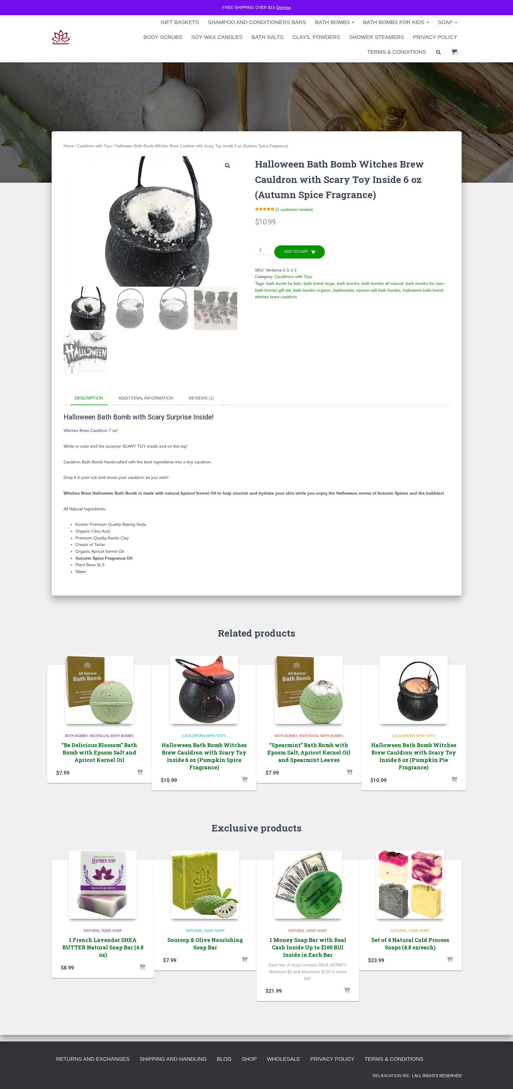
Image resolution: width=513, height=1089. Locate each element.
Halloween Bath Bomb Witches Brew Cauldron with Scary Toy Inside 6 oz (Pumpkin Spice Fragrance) (204, 756)
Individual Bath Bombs (112, 736)
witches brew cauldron (276, 296)
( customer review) (294, 209)
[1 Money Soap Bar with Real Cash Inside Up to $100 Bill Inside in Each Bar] (308, 884)
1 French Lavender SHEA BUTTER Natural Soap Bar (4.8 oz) (102, 947)
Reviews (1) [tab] (201, 398)
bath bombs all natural (382, 283)
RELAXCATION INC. (392, 1075)
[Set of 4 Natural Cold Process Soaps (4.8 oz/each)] (410, 884)
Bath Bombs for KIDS (394, 22)
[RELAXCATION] (61, 37)
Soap (446, 22)
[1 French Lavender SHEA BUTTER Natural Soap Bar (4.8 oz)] (103, 884)
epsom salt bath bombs (378, 290)
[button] (227, 165)
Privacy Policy (435, 37)
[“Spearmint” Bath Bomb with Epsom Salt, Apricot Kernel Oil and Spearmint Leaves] (309, 690)
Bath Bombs (76, 736)
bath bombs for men (425, 283)
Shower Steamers (376, 37)
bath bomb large (319, 283)
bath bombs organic (312, 290)
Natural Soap (97, 931)
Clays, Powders (316, 37)
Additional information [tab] (145, 398)
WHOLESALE (283, 1059)
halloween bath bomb (423, 290)
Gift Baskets (180, 22)
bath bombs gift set (273, 290)
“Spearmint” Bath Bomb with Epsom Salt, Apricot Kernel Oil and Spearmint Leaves (308, 752)
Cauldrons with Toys (94, 146)
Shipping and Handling (173, 1059)
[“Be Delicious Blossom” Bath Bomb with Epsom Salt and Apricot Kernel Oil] (99, 690)
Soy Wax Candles (217, 37)
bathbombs (343, 290)
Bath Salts (267, 37)
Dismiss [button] (283, 7)
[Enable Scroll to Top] (501, 1077)
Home (69, 146)
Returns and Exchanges (92, 1059)
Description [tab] (89, 398)
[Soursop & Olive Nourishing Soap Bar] (205, 884)
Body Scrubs (162, 37)
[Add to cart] (140, 773)
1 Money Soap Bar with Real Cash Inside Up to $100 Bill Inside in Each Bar (308, 947)
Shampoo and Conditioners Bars (257, 22)
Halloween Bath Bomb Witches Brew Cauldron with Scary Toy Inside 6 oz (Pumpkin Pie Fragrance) (413, 756)
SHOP (249, 1059)
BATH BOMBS (333, 22)
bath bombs (348, 283)
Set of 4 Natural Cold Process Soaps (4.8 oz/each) (410, 943)
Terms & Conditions (396, 52)
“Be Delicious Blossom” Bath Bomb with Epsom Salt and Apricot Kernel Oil (99, 752)
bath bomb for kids (283, 283)
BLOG (224, 1059)
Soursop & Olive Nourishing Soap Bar (205, 943)
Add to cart (296, 252)
